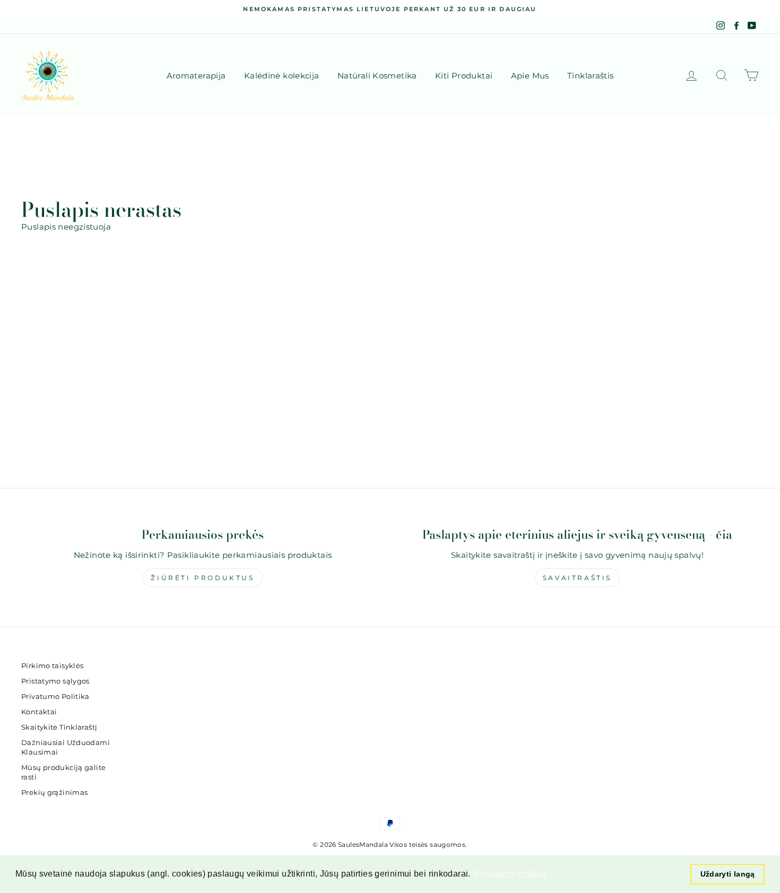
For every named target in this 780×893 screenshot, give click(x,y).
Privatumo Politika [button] (510, 873)
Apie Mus (530, 76)
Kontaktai (39, 712)
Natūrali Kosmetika (377, 76)
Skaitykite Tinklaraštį (59, 727)
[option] (390, 9)
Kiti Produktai (463, 76)
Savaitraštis (577, 578)
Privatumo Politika (55, 697)
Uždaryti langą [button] (727, 874)
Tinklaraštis (590, 76)
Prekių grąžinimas (54, 792)
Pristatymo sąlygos (55, 681)
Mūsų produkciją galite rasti (63, 772)
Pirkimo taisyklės (52, 666)
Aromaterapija (196, 76)
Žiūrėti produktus (202, 578)
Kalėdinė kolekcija (281, 76)
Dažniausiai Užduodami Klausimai (65, 747)
